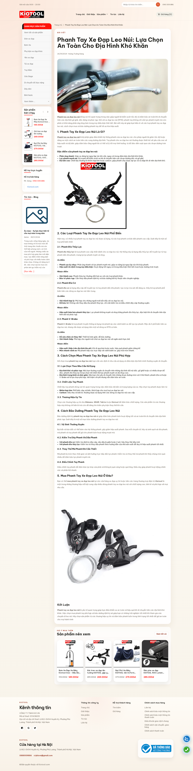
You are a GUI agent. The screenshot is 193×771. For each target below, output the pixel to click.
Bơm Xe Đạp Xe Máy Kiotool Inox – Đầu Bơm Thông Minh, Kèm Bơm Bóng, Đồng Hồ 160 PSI (70, 674)
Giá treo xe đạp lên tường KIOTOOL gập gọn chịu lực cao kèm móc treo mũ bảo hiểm (98, 674)
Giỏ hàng (116, 711)
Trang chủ (80, 14)
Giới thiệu (91, 14)
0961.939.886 (168, 4)
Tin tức (113, 14)
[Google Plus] (28, 728)
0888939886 (25, 755)
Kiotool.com (33, 187)
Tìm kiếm (117, 707)
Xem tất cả (161, 634)
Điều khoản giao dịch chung (157, 721)
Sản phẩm (85, 715)
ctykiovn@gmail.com (43, 755)
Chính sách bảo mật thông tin (157, 711)
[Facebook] (22, 728)
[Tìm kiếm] (158, 4)
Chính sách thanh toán (154, 731)
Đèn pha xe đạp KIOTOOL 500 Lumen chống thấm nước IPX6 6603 (154, 674)
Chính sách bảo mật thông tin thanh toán (157, 716)
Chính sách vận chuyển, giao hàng (157, 726)
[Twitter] (35, 728)
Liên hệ (121, 14)
